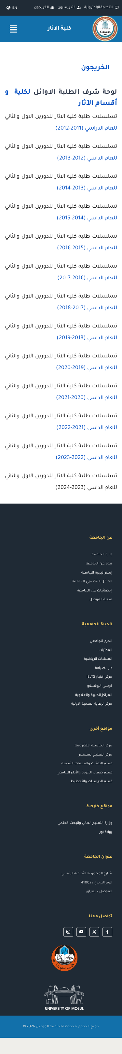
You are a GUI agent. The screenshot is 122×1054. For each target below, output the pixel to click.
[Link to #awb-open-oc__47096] (13, 29)
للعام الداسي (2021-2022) (86, 428)
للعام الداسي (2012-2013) (87, 158)
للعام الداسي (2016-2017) (87, 278)
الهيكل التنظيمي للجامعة (92, 582)
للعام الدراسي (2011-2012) (86, 129)
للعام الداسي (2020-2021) (86, 398)
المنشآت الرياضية (98, 659)
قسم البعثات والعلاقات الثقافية (86, 764)
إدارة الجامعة (102, 555)
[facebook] (107, 932)
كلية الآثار (60, 29)
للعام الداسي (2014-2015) (87, 218)
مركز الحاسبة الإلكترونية (93, 746)
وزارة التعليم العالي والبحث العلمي (85, 823)
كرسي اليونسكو (99, 686)
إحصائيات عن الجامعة (94, 591)
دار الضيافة (103, 668)
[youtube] (81, 932)
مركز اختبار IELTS (99, 677)
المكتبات (105, 650)
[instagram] (68, 932)
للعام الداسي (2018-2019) (87, 338)
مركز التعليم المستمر (95, 755)
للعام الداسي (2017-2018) (87, 308)
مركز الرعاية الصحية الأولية (91, 704)
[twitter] (94, 932)
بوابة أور (106, 832)
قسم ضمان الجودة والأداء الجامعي (84, 773)
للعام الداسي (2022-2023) (86, 458)
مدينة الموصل (100, 600)
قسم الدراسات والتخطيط (91, 782)
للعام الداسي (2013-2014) (87, 188)
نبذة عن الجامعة (99, 564)
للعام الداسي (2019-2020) (86, 368)
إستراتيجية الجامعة (96, 573)
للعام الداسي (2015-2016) (87, 248)
